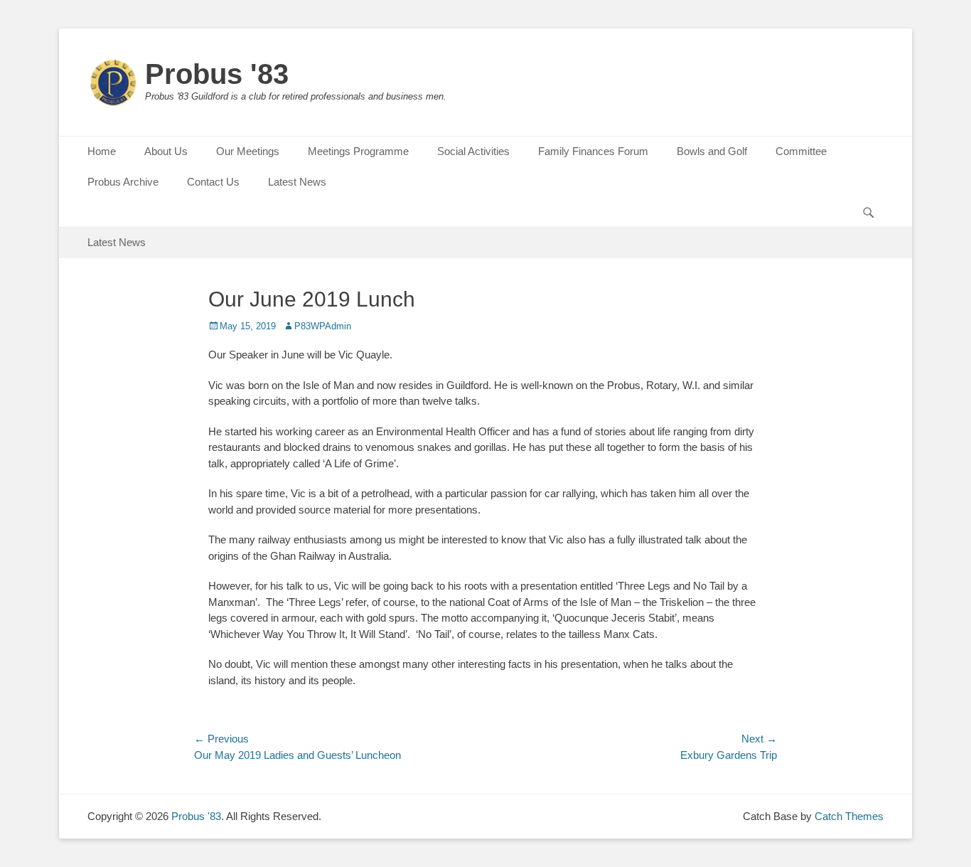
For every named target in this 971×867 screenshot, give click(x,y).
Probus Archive (123, 182)
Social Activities (473, 151)
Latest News (297, 182)
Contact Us (213, 182)
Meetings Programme (358, 151)
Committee (801, 151)
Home (101, 151)
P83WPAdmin (322, 326)
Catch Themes (849, 816)
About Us (166, 151)
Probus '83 (217, 74)
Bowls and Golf (712, 151)
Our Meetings (247, 151)
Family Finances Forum (593, 151)
